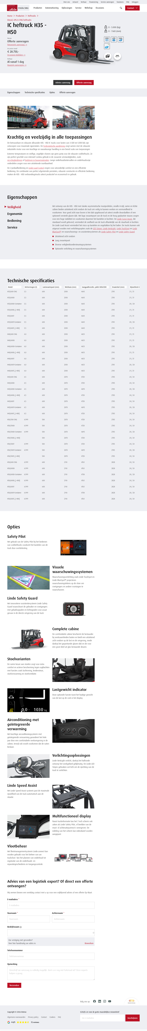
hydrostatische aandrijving (54, 146)
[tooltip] (21, 927)
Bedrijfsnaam (14, 926)
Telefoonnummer (15, 950)
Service (78, 8)
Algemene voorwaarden (16, 1017)
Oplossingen (67, 8)
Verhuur (83, 2)
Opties (52, 92)
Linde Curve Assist (124, 219)
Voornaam (12, 913)
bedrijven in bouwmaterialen (37, 160)
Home (9, 16)
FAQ (127, 2)
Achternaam (58, 913)
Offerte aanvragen (67, 92)
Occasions (100, 8)
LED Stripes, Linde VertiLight (104, 228)
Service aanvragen (107, 2)
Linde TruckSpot (123, 228)
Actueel (75, 2)
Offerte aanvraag (84, 82)
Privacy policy (33, 1017)
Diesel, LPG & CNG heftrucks (19, 20)
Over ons (67, 2)
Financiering (93, 2)
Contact (44, 1017)
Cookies (52, 1017)
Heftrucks (32, 16)
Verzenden (14, 985)
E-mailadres (13, 899)
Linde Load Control (36, 168)
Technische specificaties (35, 92)
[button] (51, 941)
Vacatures (120, 2)
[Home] (18, 8)
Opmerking (12, 964)
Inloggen (135, 2)
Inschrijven (132, 1018)
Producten (38, 8)
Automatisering (51, 8)
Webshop (88, 8)
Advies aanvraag (62, 82)
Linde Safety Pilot (108, 231)
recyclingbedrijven (14, 160)
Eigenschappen (13, 92)
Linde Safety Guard (127, 231)
